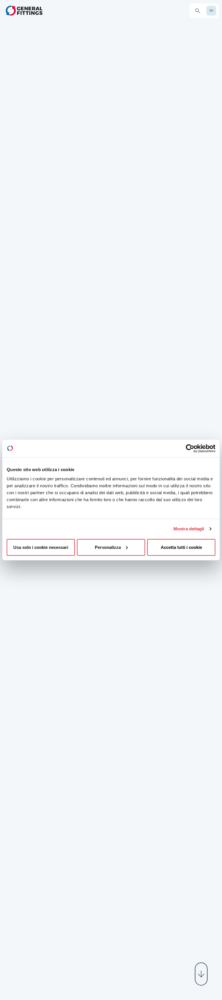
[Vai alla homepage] (24, 10)
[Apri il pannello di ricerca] (197, 10)
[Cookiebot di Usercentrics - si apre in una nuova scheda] (190, 448)
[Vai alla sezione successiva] (201, 974)
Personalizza (108, 547)
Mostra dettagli (188, 528)
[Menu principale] (211, 11)
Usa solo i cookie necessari (40, 547)
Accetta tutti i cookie (181, 547)
